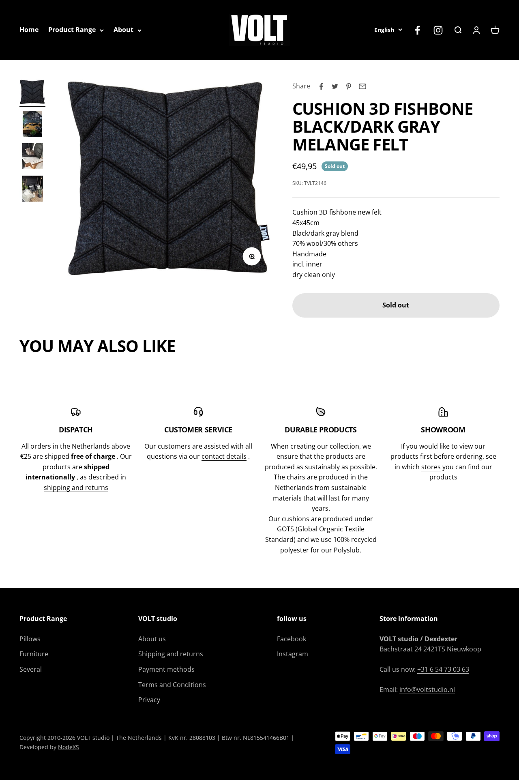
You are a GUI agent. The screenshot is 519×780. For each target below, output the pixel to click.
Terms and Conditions (172, 684)
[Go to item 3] (32, 157)
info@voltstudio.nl (427, 689)
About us (152, 638)
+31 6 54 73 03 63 (443, 669)
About (123, 29)
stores (431, 466)
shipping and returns (76, 487)
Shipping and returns (170, 653)
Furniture (33, 653)
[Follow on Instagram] (438, 30)
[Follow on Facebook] (417, 30)
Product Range (72, 29)
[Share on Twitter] (335, 86)
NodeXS (68, 747)
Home (29, 29)
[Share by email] (362, 86)
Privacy (149, 699)
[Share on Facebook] (321, 86)
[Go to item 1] (32, 93)
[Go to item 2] (32, 125)
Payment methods (166, 669)
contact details (224, 456)
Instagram (292, 653)
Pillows (30, 638)
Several (30, 669)
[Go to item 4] (32, 190)
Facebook (291, 638)
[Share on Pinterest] (349, 86)
